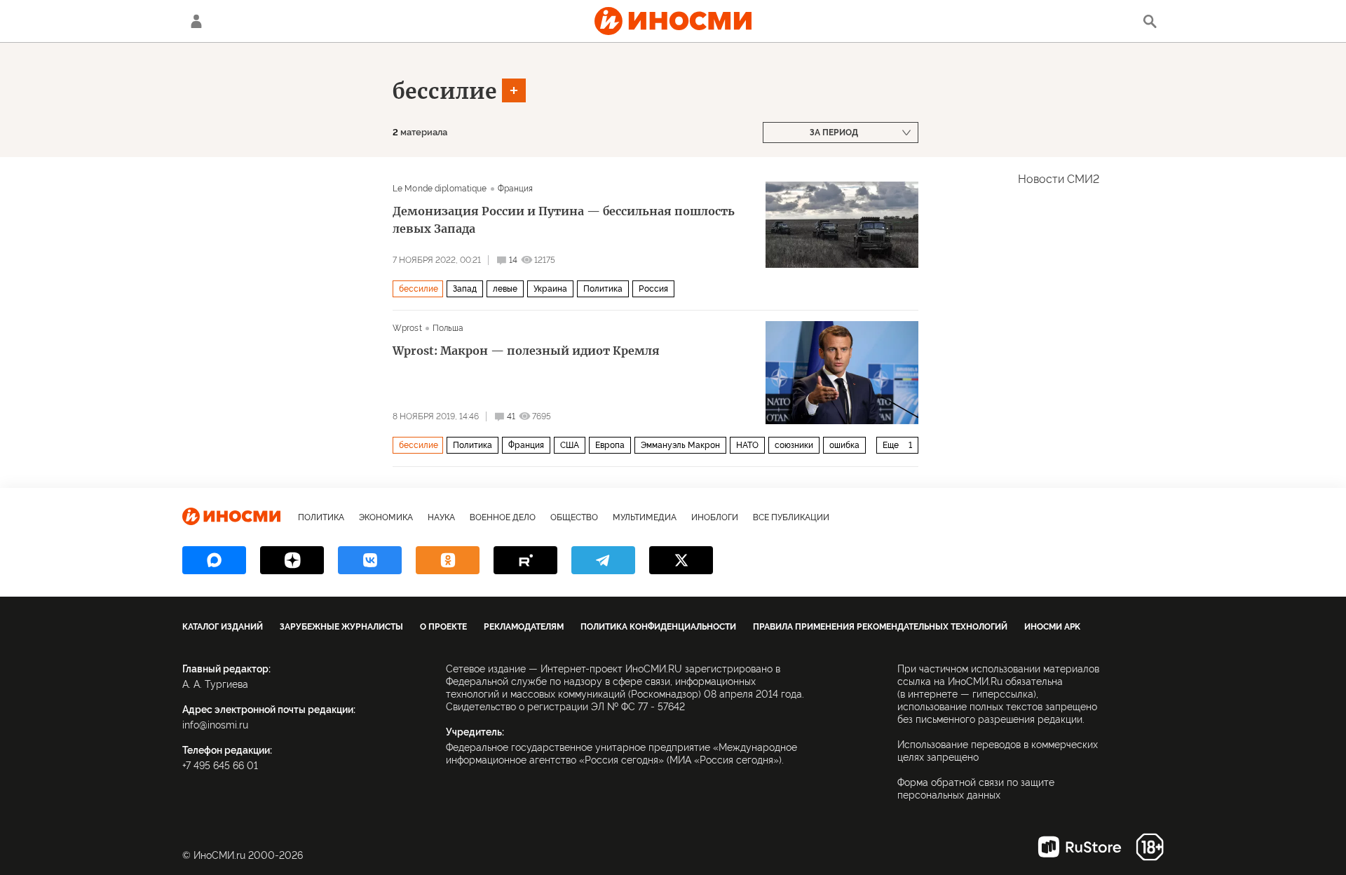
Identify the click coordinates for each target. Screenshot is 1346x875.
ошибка (844, 445)
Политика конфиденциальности (658, 627)
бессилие (445, 91)
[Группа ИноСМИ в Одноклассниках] (448, 560)
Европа (610, 445)
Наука (441, 517)
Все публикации (791, 517)
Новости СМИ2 (1058, 179)
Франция (515, 189)
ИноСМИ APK (1052, 627)
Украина (550, 289)
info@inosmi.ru (215, 725)
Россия (653, 289)
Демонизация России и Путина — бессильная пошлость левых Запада (564, 220)
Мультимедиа (645, 517)
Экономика (386, 517)
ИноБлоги (714, 517)
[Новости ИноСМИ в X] (681, 560)
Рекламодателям (524, 627)
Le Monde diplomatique (440, 189)
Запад (465, 289)
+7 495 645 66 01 (220, 765)
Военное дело (503, 517)
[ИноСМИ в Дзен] (292, 560)
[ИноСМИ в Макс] (214, 560)
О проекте (443, 627)
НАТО (747, 445)
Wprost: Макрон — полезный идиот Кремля (526, 351)
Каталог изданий (222, 627)
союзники (794, 445)
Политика (603, 289)
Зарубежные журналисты (341, 627)
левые (505, 289)
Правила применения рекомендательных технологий (880, 627)
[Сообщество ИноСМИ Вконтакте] (370, 560)
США (569, 445)
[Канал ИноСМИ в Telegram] (603, 560)
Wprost (407, 328)
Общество (574, 517)
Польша (448, 328)
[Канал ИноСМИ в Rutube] (525, 560)
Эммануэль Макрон (680, 445)
